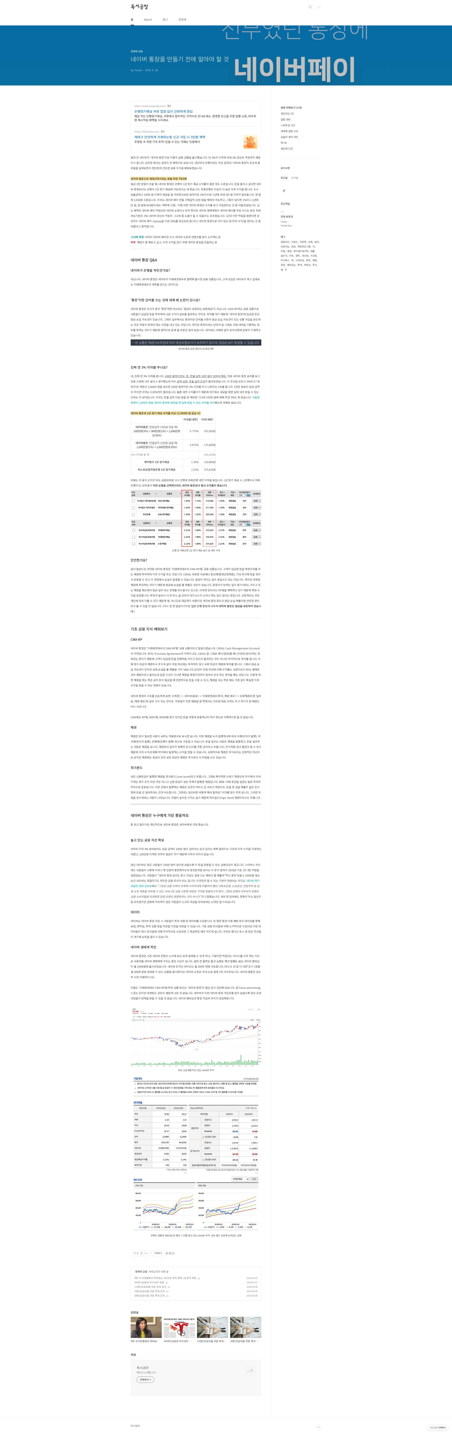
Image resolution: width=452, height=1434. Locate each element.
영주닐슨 (291, 264)
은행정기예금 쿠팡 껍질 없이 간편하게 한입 (163, 111)
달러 (317, 242)
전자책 (303, 242)
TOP (318, 1427)
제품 (312, 251)
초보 (293, 246)
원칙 (298, 255)
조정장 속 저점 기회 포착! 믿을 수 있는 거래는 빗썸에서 (167, 142)
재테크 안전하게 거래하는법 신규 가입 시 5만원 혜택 (169, 137)
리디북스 (285, 260)
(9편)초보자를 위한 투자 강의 (149, 1291)
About (148, 19)
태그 (165, 19)
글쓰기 (284, 255)
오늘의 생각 (289, 137)
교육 (310, 242)
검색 (310, 7)
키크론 (313, 255)
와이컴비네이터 (300, 251)
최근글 (284, 177)
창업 (283, 264)
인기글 (294, 177)
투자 (300, 264)
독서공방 (139, 6)
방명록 (182, 19)
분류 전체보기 (291, 107)
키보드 (294, 242)
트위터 (284, 190)
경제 (289, 251)
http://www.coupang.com (149, 106)
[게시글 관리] (146, 1253)
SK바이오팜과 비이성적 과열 (149, 1282)
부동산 (307, 264)
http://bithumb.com (146, 131)
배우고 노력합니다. (146, 1372)
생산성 (287, 148)
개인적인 (287, 113)
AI (286, 269)
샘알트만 (285, 242)
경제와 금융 (141, 1271)
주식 (315, 264)
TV (314, 246)
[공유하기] (141, 1253)
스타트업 (288, 125)
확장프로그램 (304, 246)
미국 (291, 255)
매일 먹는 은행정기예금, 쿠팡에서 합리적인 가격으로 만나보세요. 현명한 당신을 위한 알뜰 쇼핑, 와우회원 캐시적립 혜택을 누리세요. (195, 118)
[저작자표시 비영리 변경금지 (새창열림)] (170, 1253)
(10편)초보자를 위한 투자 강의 (150, 1286)
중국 (308, 260)
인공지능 (285, 246)
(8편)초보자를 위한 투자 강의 (149, 1295)
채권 (315, 260)
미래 (283, 251)
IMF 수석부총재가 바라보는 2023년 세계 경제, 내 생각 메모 (165, 1278)
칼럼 (286, 119)
